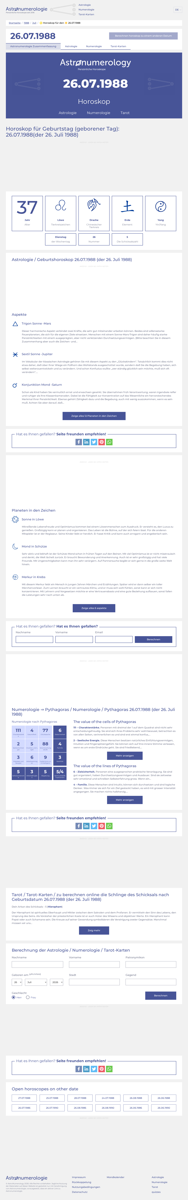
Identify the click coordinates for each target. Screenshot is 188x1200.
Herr (19, 997)
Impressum (79, 1177)
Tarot (155, 1187)
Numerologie (86, 9)
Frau (33, 997)
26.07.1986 (24, 1107)
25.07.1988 (52, 1098)
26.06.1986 (136, 1107)
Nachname (23, 632)
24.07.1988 (108, 1098)
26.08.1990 (108, 1107)
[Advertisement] (94, 165)
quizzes (156, 1192)
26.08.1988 (136, 1098)
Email (99, 632)
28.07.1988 (80, 1098)
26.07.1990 (52, 1107)
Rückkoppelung (81, 1182)
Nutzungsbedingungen (86, 1187)
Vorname (61, 632)
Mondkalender (115, 1177)
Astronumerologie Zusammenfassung (33, 46)
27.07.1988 (24, 1098)
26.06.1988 (164, 1098)
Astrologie (85, 5)
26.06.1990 (164, 1107)
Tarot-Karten (86, 14)
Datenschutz (79, 1192)
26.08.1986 (80, 1107)
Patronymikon (135, 957)
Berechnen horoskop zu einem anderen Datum (143, 35)
